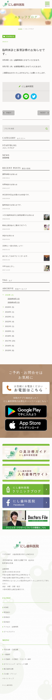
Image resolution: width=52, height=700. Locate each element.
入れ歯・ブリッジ (10, 674)
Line (26, 96)
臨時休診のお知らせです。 (12, 205)
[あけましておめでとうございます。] (47, 258)
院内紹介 (7, 622)
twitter (34, 96)
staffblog (10, 36)
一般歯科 (7, 654)
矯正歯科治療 (8, 669)
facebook (18, 96)
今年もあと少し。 (9, 266)
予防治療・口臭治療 (11, 649)
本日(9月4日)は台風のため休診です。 (16, 195)
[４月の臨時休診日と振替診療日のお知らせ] (47, 217)
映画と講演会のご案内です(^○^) (14, 225)
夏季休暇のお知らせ (9, 174)
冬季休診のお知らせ (9, 184)
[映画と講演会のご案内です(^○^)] (47, 227)
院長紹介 (7, 617)
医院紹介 (7, 612)
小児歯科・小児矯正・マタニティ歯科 (17, 659)
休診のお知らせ (8, 235)
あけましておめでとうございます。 (15, 256)
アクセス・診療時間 (11, 627)
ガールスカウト (9, 632)
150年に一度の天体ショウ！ (13, 246)
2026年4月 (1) (14, 302)
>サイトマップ (8, 678)
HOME (20, 29)
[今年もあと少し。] (47, 268)
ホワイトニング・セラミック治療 (16, 664)
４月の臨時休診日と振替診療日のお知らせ (18, 215)
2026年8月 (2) (14, 299)
